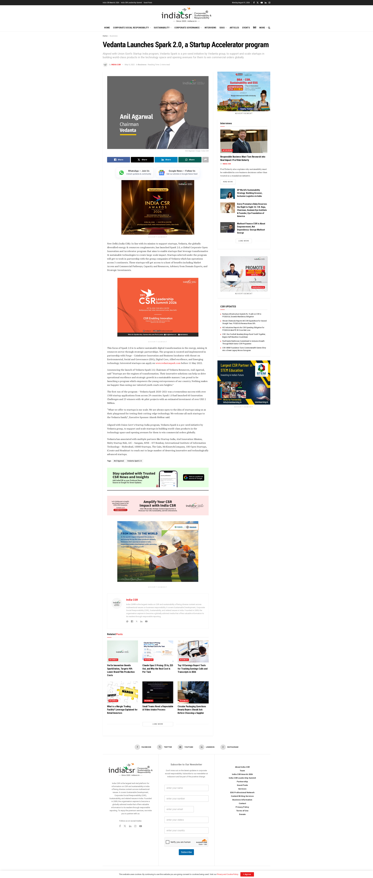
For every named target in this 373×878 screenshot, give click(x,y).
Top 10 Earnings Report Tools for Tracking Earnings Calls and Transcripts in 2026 (192, 668)
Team (242, 771)
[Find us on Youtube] (262, 2)
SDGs (222, 27)
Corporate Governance (187, 27)
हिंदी (254, 27)
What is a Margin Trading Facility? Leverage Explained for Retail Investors (122, 709)
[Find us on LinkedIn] (265, 2)
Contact (242, 803)
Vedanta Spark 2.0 (134, 461)
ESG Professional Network (242, 792)
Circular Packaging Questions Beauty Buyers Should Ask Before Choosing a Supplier (192, 709)
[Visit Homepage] (186, 14)
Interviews (210, 27)
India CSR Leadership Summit (131, 3)
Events (246, 27)
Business (114, 36)
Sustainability (161, 27)
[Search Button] (269, 27)
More (262, 27)
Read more (229, 182)
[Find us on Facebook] (254, 2)
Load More (158, 724)
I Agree (247, 874)
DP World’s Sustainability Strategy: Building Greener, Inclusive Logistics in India (249, 193)
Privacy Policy (242, 807)
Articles (234, 27)
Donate (242, 814)
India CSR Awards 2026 (111, 3)
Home (107, 27)
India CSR (116, 64)
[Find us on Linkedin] (130, 826)
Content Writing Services (242, 796)
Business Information (242, 800)
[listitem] (135, 173)
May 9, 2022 (130, 64)
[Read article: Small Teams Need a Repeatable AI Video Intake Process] (157, 692)
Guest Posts (148, 3)
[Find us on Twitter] (258, 2)
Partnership (242, 781)
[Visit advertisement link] (243, 382)
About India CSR (242, 767)
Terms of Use (242, 811)
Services (242, 789)
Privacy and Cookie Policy (227, 874)
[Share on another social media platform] (205, 159)
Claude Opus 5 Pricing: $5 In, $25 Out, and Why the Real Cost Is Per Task (157, 668)
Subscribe (186, 852)
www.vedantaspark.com (168, 363)
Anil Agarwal (119, 461)
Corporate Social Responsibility (131, 27)
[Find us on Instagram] (269, 2)
